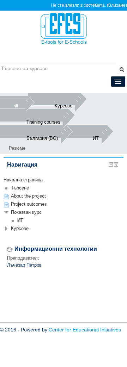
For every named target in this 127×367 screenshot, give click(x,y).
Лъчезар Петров (24, 265)
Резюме (17, 148)
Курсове (20, 228)
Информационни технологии (55, 249)
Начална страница (23, 179)
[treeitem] (63, 180)
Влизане (117, 5)
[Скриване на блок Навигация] (111, 164)
